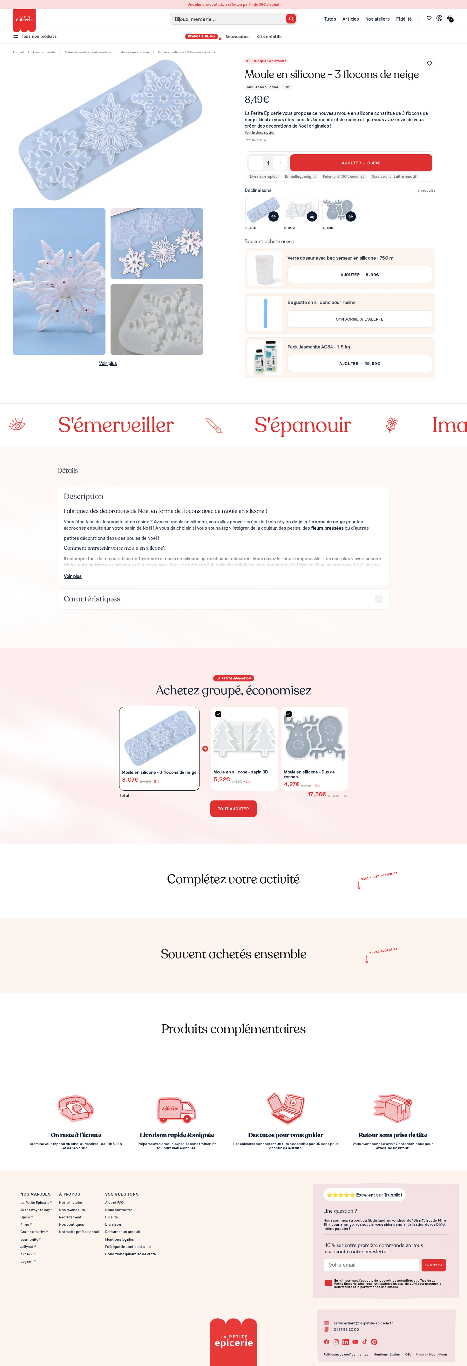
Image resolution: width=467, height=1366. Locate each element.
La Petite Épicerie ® (36, 1202)
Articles (350, 19)
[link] (439, 19)
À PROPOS (69, 1194)
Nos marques (35, 1194)
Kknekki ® (28, 1254)
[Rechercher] (291, 18)
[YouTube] (355, 1342)
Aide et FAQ (114, 1202)
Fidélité (404, 19)
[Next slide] (455, 898)
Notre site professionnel (79, 1232)
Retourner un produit (122, 1232)
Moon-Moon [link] (438, 1354)
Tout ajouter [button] (233, 808)
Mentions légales (119, 1239)
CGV (408, 1354)
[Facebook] (326, 1342)
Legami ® (28, 1261)
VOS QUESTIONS (122, 1194)
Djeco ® (26, 1217)
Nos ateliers (377, 19)
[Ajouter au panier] (273, 216)
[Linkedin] (345, 1342)
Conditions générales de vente (130, 1254)
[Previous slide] (12, 898)
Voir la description (260, 132)
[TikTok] (365, 1342)
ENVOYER (434, 1265)
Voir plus (108, 363)
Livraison (113, 1224)
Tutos (330, 19)
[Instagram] (336, 1342)
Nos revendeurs (72, 1210)
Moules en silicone (262, 86)
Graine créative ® (34, 1232)
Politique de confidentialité (128, 1246)
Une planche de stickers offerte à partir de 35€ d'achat (233, 4)
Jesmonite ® (30, 1239)
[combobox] (233, 19)
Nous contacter (118, 1210)
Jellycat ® (28, 1246)
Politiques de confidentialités (346, 1354)
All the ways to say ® (36, 1210)
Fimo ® (26, 1224)
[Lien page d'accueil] (24, 20)
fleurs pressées (327, 528)
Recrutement (70, 1217)
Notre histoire (70, 1202)
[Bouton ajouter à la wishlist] (429, 63)
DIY (287, 86)
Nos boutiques (71, 1224)
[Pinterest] (374, 1342)
